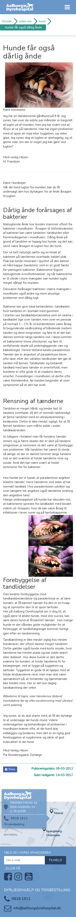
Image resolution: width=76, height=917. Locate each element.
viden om (25, 21)
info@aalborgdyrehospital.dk (37, 908)
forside (7, 21)
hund (42, 21)
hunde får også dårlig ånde (23, 27)
